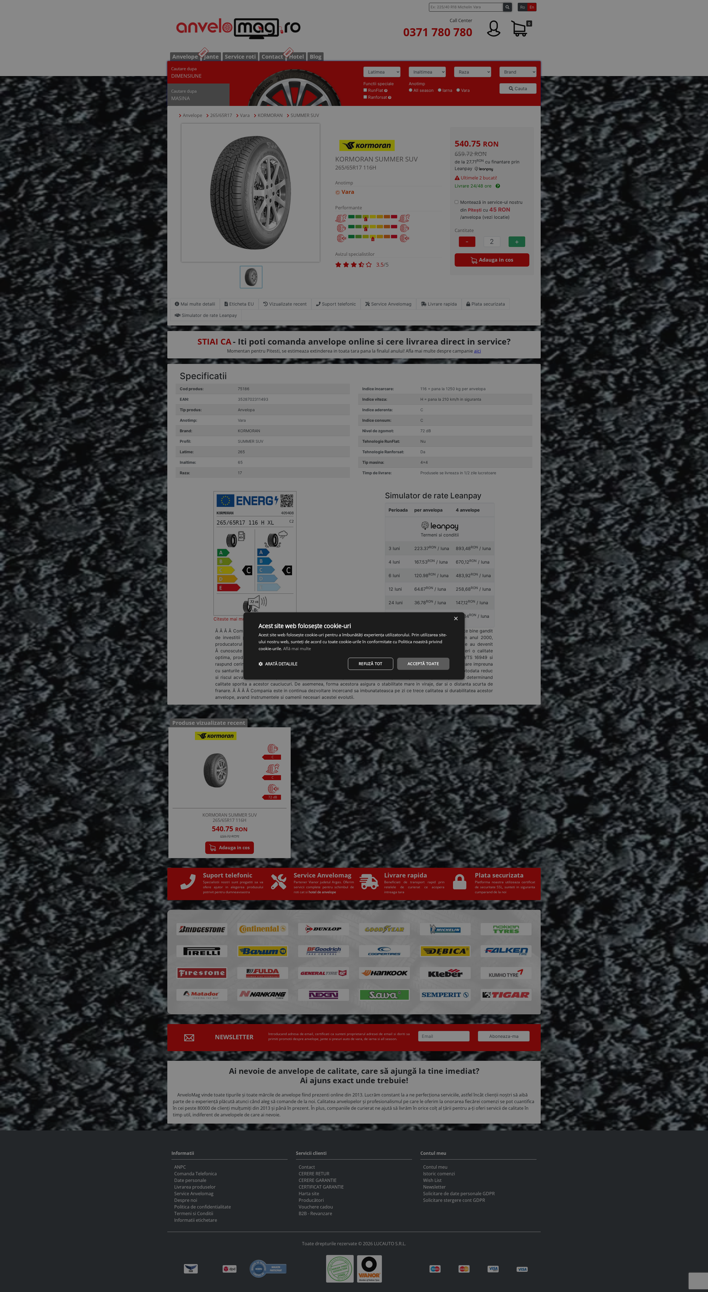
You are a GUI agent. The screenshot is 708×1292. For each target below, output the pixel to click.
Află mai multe (297, 648)
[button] (278, 664)
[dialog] (354, 645)
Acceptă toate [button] (423, 663)
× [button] (456, 619)
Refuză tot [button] (370, 663)
